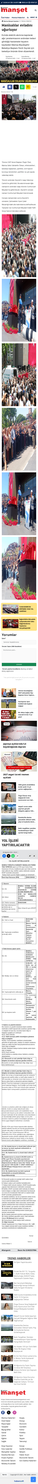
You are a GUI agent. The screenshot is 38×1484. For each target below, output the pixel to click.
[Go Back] (33, 1479)
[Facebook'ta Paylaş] (9, 87)
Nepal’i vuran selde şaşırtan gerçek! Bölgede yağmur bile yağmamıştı (25, 809)
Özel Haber (5, 17)
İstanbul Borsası (7, 1455)
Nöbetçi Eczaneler (8, 1463)
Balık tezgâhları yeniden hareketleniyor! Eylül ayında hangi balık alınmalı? (27, 830)
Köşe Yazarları (7, 1446)
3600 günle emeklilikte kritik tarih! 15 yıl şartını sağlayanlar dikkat (26, 787)
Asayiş (21, 1418)
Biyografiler (6, 1429)
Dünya (22, 1421)
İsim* (4, 638)
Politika (22, 1432)
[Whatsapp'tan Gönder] (22, 87)
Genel (3, 1432)
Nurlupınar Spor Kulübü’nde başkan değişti (25, 704)
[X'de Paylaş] (16, 87)
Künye (21, 1446)
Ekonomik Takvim (8, 1460)
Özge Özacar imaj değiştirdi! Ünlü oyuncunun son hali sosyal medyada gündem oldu (25, 798)
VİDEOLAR (24, 2)
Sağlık (3, 1441)
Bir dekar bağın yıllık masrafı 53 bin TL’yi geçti (25, 714)
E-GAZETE (15, 2)
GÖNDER (19, 664)
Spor (21, 1435)
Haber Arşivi (24, 1455)
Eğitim (4, 1438)
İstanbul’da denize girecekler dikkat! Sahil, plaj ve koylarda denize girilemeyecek (26, 819)
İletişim (22, 1452)
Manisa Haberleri (18, 17)
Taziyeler (4, 1427)
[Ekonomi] (19, 761)
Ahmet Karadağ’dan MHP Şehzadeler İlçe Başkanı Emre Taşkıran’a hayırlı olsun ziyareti (27, 693)
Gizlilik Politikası (25, 1449)
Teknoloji (23, 1441)
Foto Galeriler (6, 1449)
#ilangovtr (6, 1250)
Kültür (21, 1429)
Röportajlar (6, 1424)
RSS (5, 1475)
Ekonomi (22, 1424)
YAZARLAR (6, 2)
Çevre (3, 1435)
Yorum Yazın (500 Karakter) (12, 646)
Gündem (22, 1427)
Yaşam (22, 1438)
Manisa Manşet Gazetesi (11, 21)
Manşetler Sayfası (8, 1452)
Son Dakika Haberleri (27, 1460)
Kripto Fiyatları (7, 1458)
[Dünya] (19, 730)
